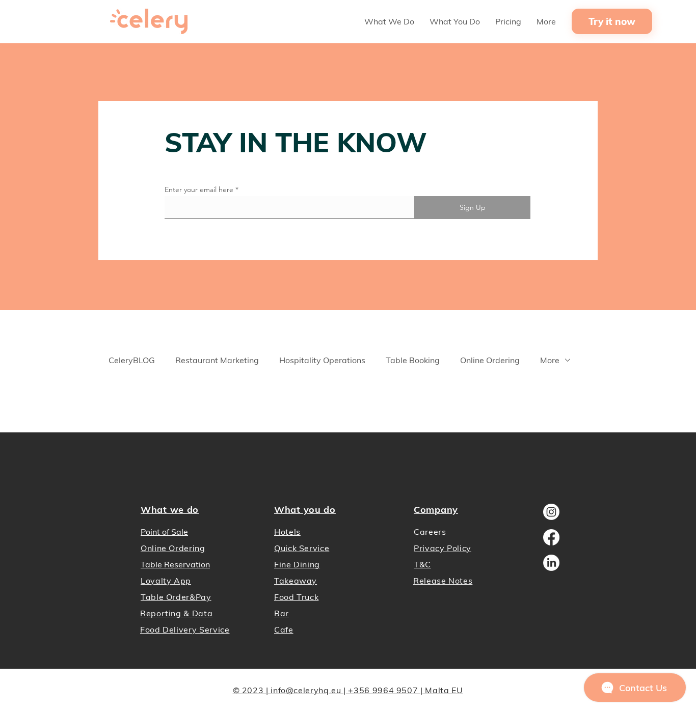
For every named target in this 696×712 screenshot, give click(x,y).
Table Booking (413, 360)
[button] (389, 21)
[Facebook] (551, 537)
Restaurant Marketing (217, 360)
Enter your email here (199, 189)
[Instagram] (551, 512)
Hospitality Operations (322, 360)
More (549, 360)
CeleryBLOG (132, 360)
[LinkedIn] (551, 563)
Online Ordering (490, 360)
